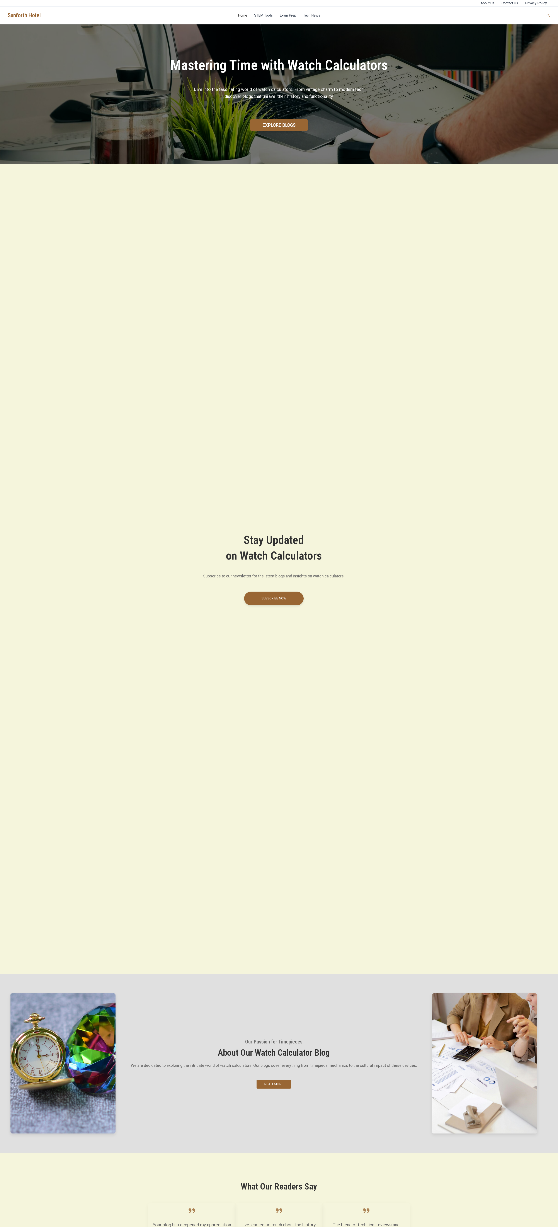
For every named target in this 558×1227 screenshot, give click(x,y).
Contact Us (510, 3)
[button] (548, 15)
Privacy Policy (536, 3)
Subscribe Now (274, 598)
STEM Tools (263, 15)
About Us (488, 3)
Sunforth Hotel (24, 15)
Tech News (311, 15)
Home (242, 15)
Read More (273, 1084)
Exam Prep (288, 15)
